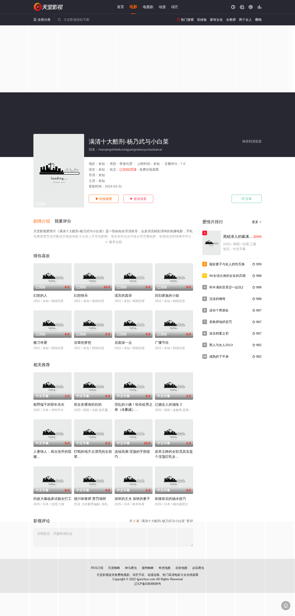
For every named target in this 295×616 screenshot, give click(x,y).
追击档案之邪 (219, 333)
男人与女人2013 (221, 345)
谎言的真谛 (123, 295)
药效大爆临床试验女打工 (52, 499)
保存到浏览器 (252, 141)
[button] (44, 221)
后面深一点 (123, 342)
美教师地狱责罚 (220, 322)
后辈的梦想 (82, 342)
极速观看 (138, 199)
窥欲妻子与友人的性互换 (227, 264)
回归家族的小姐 (167, 295)
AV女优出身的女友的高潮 (227, 276)
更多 (257, 222)
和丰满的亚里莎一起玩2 (226, 287)
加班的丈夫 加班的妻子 (132, 499)
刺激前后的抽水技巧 (170, 499)
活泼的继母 (217, 299)
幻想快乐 (81, 295)
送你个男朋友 (219, 310)
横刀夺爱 (40, 342)
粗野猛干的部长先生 (49, 404)
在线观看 (103, 199)
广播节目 (162, 342)
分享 (247, 199)
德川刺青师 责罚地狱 (90, 499)
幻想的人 (40, 295)
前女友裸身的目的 (88, 404)
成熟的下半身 (219, 356)
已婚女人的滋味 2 (168, 404)
